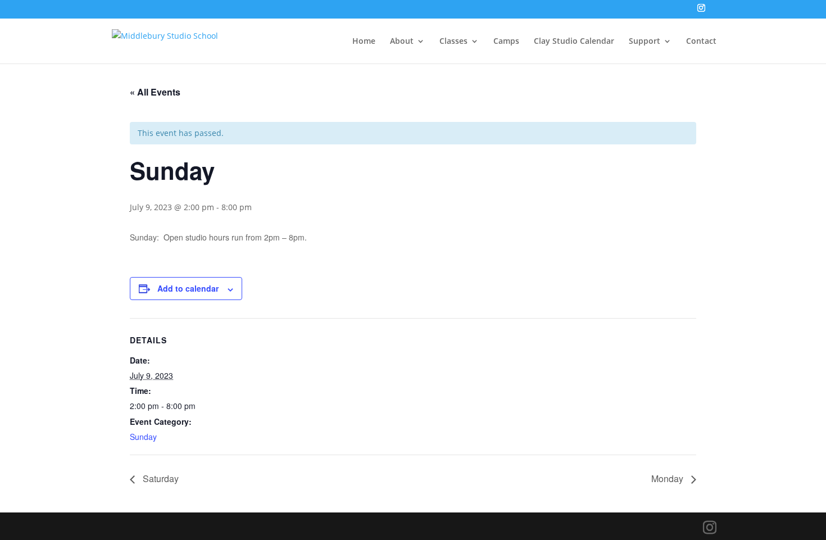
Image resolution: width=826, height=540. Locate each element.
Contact (701, 41)
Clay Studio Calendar (574, 41)
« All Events (155, 91)
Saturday (159, 478)
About (402, 41)
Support (644, 41)
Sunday (143, 436)
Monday (668, 478)
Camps (506, 41)
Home (363, 41)
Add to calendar (188, 288)
